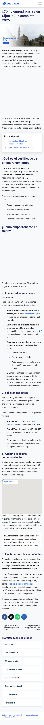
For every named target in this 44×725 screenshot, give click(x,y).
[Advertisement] (22, 92)
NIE (40, 331)
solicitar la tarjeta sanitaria (20, 584)
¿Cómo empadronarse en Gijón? (20, 147)
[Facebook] (5, 617)
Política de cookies (10, 717)
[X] (11, 617)
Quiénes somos (7, 715)
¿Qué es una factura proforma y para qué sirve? (11, 627)
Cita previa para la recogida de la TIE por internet (32, 627)
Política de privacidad (31, 715)
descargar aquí (31, 314)
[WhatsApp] (17, 617)
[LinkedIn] (24, 617)
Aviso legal (18, 715)
